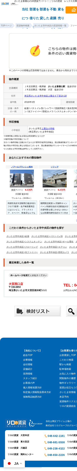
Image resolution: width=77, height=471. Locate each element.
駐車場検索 (65, 369)
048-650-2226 (56, 454)
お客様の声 (29, 383)
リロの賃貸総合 (67, 406)
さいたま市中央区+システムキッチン (24, 241)
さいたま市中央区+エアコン (53, 247)
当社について (25, 10)
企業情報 (27, 359)
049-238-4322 (56, 448)
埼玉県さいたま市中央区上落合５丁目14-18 (45, 96)
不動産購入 (53, 10)
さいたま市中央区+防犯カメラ (54, 252)
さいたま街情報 (67, 392)
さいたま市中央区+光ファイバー (22, 252)
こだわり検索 (66, 359)
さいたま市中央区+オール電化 (58, 241)
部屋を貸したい (44, 10)
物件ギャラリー (67, 383)
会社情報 (27, 364)
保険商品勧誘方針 (32, 396)
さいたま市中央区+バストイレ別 (47, 236)
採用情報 (27, 373)
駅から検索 (65, 364)
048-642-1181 (56, 435)
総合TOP (28, 355)
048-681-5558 (56, 442)
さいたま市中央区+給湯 (17, 236)
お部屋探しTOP (67, 355)
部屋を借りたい (34, 10)
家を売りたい (61, 10)
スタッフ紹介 (30, 378)
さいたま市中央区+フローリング (22, 247)
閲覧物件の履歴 (67, 378)
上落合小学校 (48, 128)
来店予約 (64, 396)
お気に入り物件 (67, 373)
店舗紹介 (27, 369)
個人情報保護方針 (32, 387)
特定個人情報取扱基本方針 (37, 392)
